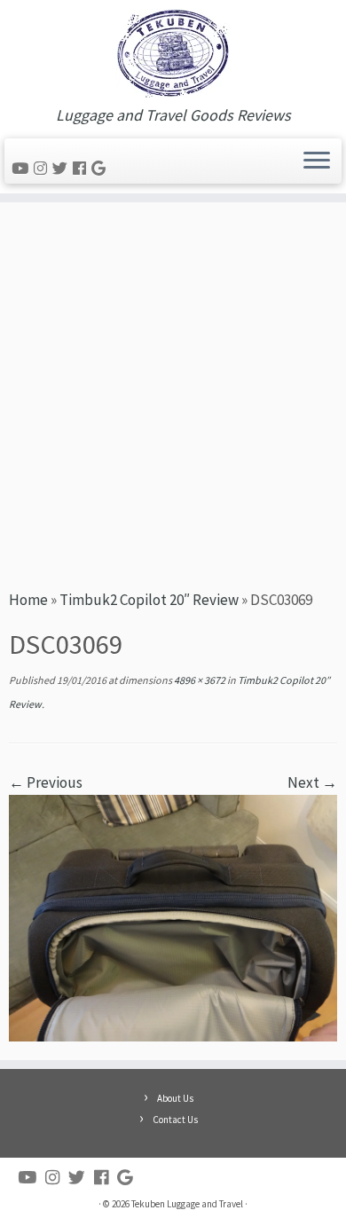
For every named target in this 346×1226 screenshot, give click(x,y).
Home (28, 599)
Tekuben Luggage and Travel (187, 1204)
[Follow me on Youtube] (23, 168)
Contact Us (175, 1119)
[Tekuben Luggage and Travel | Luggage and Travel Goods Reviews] (173, 53)
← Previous (46, 782)
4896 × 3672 (198, 680)
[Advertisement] (173, 393)
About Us (175, 1098)
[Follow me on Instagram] (43, 168)
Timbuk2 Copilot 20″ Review (149, 599)
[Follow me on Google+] (101, 168)
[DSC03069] (173, 916)
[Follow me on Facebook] (82, 168)
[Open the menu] (316, 161)
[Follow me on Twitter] (62, 168)
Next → (312, 782)
